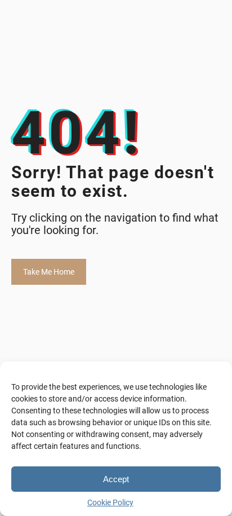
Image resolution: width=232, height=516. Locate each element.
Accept (116, 479)
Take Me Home (48, 271)
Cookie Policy (110, 502)
